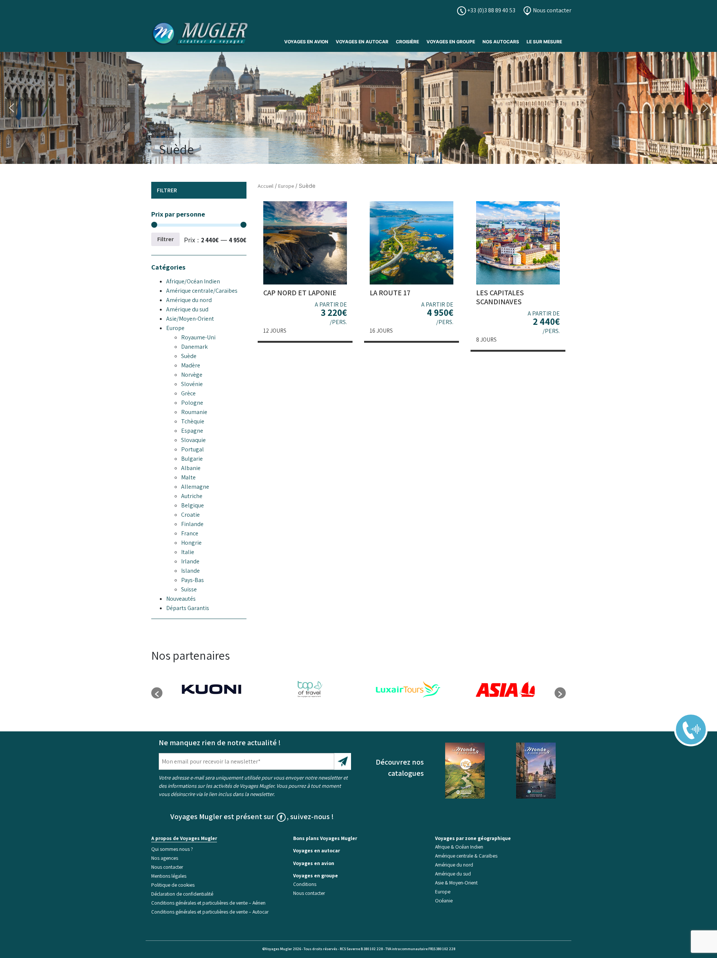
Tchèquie (192, 421)
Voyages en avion (306, 41)
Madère (190, 365)
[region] (358, 108)
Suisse (189, 589)
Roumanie (194, 412)
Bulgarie (192, 459)
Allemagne (195, 487)
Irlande (190, 561)
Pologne (192, 403)
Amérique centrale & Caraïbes (466, 855)
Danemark (194, 347)
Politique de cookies (173, 884)
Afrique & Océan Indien (459, 846)
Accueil (265, 185)
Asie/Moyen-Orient (190, 319)
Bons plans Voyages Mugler (325, 838)
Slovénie (192, 384)
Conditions (304, 884)
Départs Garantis (187, 608)
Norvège (191, 375)
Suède (188, 356)
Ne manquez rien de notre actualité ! (220, 742)
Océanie (444, 900)
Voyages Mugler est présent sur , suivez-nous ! (252, 816)
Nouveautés (181, 599)
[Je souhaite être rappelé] (686, 724)
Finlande (192, 524)
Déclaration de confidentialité (182, 893)
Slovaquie (193, 440)
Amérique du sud (187, 309)
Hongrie (191, 543)
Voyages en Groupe (450, 41)
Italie (187, 552)
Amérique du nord (189, 300)
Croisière (407, 41)
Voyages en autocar (362, 41)
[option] (211, 689)
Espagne (192, 431)
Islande (190, 571)
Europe (175, 328)
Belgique (192, 505)
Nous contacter (551, 10)
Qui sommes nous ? (172, 849)
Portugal (192, 449)
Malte (188, 477)
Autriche (191, 496)
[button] (12, 108)
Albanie (191, 468)
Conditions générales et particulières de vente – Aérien (208, 902)
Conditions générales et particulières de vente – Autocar (210, 911)
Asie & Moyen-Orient (456, 882)
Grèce (188, 393)
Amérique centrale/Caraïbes (202, 291)
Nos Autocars (500, 41)
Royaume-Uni (198, 337)
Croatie (190, 515)
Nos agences (164, 858)
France (189, 533)
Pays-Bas (192, 580)
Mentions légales (168, 876)
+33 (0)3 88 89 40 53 (490, 10)
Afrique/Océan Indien (193, 281)
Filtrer (165, 239)
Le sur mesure (544, 41)
